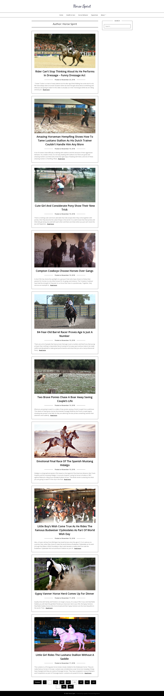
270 (62, 682)
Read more (46, 90)
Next (70, 686)
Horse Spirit (82, 6)
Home (61, 15)
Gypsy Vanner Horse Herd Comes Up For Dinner (65, 593)
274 (87, 682)
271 (68, 682)
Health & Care (70, 15)
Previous (37, 682)
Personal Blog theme (94, 693)
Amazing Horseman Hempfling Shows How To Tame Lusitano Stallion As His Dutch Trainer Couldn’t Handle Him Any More (65, 140)
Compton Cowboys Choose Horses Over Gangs (65, 271)
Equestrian (94, 15)
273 (81, 682)
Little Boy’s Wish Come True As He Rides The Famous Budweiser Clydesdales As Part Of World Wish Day (65, 530)
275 (94, 682)
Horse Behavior (83, 15)
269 (56, 682)
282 (64, 686)
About (103, 15)
